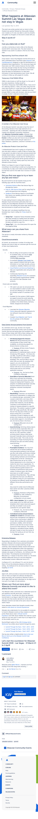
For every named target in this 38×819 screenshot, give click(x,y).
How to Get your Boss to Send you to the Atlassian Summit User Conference (17, 636)
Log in (4, 676)
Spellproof (9, 193)
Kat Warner (12, 669)
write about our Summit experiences (18, 607)
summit (16, 741)
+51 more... (25, 712)
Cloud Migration (20, 317)
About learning (9, 779)
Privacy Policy (9, 797)
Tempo (24, 212)
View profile (28, 726)
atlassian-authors (7, 741)
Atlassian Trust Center (24, 260)
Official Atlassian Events (10, 10)
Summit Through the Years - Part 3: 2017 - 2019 (20, 631)
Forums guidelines (10, 773)
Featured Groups (20, 9)
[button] (19, 108)
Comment (6, 649)
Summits (8, 595)
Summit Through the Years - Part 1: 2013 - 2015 (20, 627)
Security (8, 803)
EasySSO (29, 60)
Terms (7, 800)
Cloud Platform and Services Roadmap (21, 268)
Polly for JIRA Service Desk (14, 189)
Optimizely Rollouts (11, 185)
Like (3, 669)
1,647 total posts (11, 709)
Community (12, 2)
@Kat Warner (16, 664)
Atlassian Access (22, 275)
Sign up (10, 676)
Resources (8, 782)
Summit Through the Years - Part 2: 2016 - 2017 (20, 629)
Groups (12, 9)
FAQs (7, 770)
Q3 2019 (10, 567)
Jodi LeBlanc (10, 658)
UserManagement (7, 62)
